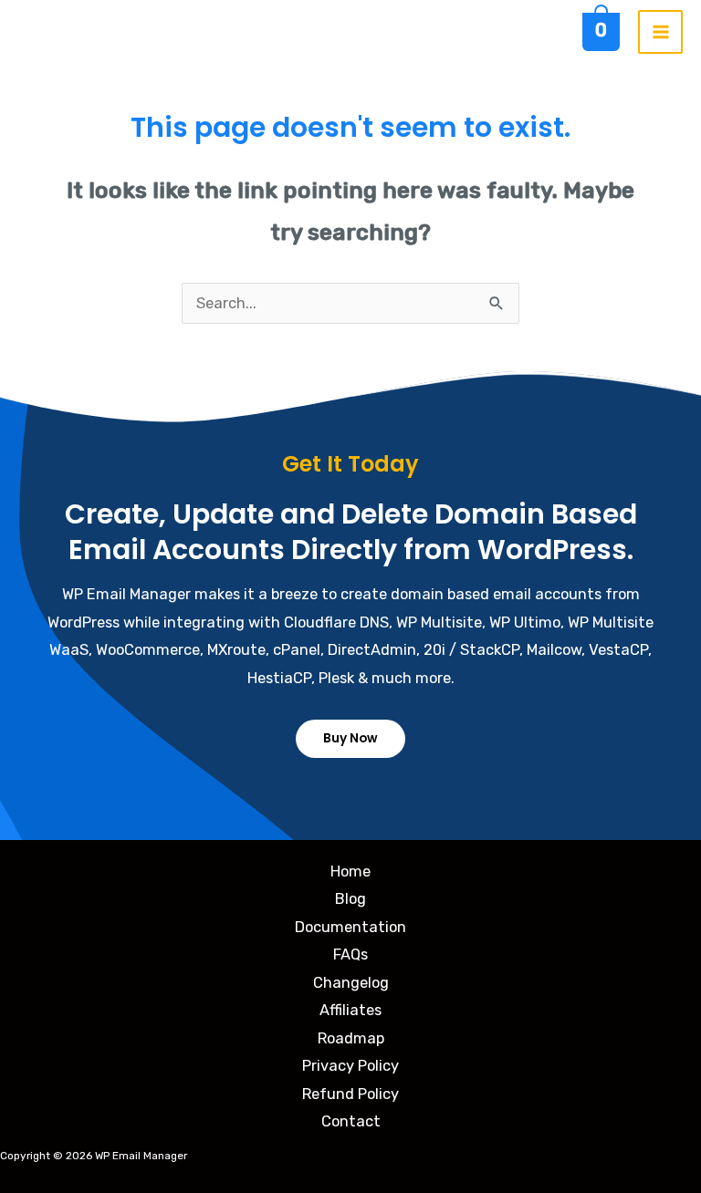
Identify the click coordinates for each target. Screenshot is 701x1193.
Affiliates (350, 1010)
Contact (351, 1121)
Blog (350, 899)
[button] (350, 739)
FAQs (350, 954)
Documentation (350, 927)
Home (350, 871)
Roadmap (351, 1038)
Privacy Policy (350, 1065)
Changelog (351, 982)
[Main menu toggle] (660, 32)
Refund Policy (350, 1094)
